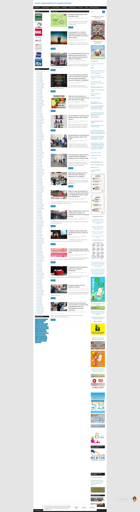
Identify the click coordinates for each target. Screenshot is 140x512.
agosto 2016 (38, 244)
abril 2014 (38, 284)
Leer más (70, 27)
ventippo (44, 340)
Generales (70, 19)
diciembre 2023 (39, 117)
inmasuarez (78, 39)
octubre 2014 (38, 275)
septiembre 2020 (39, 173)
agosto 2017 (38, 227)
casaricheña (37, 325)
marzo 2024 (38, 113)
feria (44, 333)
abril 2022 (38, 146)
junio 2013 (38, 298)
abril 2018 (38, 215)
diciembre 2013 (39, 290)
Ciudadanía (64, 7)
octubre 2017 (38, 224)
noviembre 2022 (39, 136)
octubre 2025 (38, 86)
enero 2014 (38, 288)
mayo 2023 (38, 127)
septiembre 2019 (39, 191)
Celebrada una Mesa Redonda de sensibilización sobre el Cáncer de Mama (78, 232)
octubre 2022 (38, 137)
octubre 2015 (38, 258)
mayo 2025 (38, 93)
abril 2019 (38, 198)
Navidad (36, 336)
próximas (44, 336)
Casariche (37, 7)
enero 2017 (38, 237)
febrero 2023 (38, 132)
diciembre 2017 (39, 221)
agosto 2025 (38, 89)
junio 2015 (38, 264)
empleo (36, 333)
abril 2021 (38, 163)
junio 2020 (38, 178)
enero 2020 (38, 185)
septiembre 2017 (39, 225)
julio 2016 (38, 245)
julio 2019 (38, 194)
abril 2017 (38, 232)
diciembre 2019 (39, 186)
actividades (37, 319)
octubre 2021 (38, 155)
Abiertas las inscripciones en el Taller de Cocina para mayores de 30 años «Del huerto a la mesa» (78, 97)
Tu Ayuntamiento (45, 7)
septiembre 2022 (39, 139)
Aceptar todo (76, 508)
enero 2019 (38, 202)
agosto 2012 (38, 313)
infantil (36, 334)
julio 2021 (38, 159)
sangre (36, 339)
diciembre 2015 (39, 255)
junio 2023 (38, 126)
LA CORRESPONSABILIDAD (96, 303)
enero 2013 (38, 306)
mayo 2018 (38, 214)
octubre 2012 (38, 310)
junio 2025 (38, 91)
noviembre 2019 (39, 188)
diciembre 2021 (39, 152)
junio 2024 (38, 109)
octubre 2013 (38, 293)
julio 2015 (38, 263)
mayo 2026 (38, 76)
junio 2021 (38, 160)
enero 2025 (38, 99)
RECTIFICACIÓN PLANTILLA (96, 98)
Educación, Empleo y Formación (76, 219)
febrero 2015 (38, 270)
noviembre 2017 (39, 222)
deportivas (37, 331)
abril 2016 (38, 250)
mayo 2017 (38, 231)
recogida (37, 337)
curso (44, 330)
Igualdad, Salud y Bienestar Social (74, 40)
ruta (46, 337)
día (45, 331)
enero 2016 (38, 254)
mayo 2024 (38, 110)
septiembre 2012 (39, 311)
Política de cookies (47, 509)
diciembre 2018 (39, 204)
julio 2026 (38, 73)
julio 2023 (38, 125)
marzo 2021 (38, 165)
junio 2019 (38, 195)
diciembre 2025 (39, 83)
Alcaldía (83, 218)
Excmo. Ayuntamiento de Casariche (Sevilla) (53, 3)
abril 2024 (38, 112)
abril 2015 (38, 267)
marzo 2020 (38, 182)
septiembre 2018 (39, 208)
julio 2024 (38, 107)
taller (45, 339)
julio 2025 (38, 90)
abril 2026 (38, 77)
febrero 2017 (38, 235)
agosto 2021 (38, 158)
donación (42, 331)
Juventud (82, 40)
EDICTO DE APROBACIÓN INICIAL (97, 164)
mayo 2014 (38, 283)
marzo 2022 (38, 148)
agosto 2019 (38, 192)
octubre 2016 (38, 241)
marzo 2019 (38, 199)
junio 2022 (38, 143)
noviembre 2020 (39, 171)
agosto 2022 (38, 140)
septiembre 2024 (39, 104)
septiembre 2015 (39, 260)
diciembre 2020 (39, 169)
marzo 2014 (38, 286)
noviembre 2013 (39, 291)
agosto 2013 (38, 296)
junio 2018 (38, 212)
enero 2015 (38, 271)
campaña (41, 322)
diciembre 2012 (39, 307)
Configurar (92, 507)
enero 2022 (38, 150)
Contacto (81, 7)
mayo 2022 (38, 145)
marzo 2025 (38, 96)
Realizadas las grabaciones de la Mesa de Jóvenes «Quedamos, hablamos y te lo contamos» (77, 174)
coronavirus (42, 328)
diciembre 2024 (39, 100)
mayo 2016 (38, 248)
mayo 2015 (38, 265)
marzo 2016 (38, 251)
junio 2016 (38, 247)
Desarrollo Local (84, 140)
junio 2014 (38, 281)
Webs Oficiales (72, 7)
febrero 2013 (38, 304)
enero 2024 (38, 116)
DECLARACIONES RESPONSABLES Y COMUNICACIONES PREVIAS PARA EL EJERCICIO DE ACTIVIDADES (98, 370)
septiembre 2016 (39, 242)
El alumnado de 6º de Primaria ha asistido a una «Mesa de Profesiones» (77, 268)
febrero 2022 (38, 149)
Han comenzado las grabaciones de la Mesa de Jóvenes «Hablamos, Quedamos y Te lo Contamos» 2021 (78, 156)
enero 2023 (38, 133)
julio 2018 (38, 211)
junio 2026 (38, 74)
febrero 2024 (38, 114)
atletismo (37, 320)
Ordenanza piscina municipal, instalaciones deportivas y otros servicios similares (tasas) (98, 228)
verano (36, 342)
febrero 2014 (38, 287)
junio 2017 (38, 229)
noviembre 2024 (39, 102)
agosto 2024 (38, 106)
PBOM (86, 7)
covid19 (36, 330)
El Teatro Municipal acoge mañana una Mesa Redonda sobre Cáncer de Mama (78, 250)
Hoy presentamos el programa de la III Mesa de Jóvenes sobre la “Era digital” (78, 136)
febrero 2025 (38, 97)
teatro (40, 340)
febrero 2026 (38, 80)
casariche (46, 323)
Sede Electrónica (55, 7)
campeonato (37, 323)
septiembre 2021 (39, 156)
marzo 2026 (38, 79)
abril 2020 (38, 181)
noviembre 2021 (39, 153)
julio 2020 (38, 176)
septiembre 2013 (39, 294)
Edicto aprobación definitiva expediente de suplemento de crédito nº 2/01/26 (98, 77)
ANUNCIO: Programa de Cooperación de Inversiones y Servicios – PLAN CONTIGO (98, 313)
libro (40, 334)
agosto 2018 (38, 209)
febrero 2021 (38, 166)
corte (47, 328)
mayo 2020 (38, 179)
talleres (36, 340)
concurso (37, 328)
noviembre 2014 (39, 274)
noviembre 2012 (39, 309)
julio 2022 (38, 142)
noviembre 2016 (39, 240)
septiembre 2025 (39, 87)
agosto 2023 (38, 123)
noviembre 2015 (39, 257)
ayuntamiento (42, 320)
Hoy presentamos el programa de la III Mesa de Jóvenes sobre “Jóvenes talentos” (78, 117)
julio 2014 (38, 280)
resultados (42, 337)
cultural (40, 330)
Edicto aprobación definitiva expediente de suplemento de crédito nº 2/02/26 (98, 83)
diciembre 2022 (39, 135)
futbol (47, 333)
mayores (43, 334)
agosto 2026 (38, 71)
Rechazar (84, 507)
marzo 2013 (38, 303)
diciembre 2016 (39, 238)
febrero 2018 (38, 218)
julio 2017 (38, 228)
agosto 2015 (38, 261)
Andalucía (45, 319)
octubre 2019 (38, 189)
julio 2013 (38, 297)
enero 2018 (38, 219)
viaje (40, 342)
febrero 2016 (38, 252)
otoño (40, 336)
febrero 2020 (38, 183)
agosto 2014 (38, 278)
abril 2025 (38, 94)
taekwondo (41, 339)
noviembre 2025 (39, 84)
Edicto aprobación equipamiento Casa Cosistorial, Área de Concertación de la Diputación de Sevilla (98, 72)
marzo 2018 (38, 217)
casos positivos (44, 325)
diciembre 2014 (39, 273)
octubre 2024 (38, 103)
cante (42, 323)
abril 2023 (38, 129)
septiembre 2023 (39, 122)
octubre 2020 (38, 172)
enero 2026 (38, 81)
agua (42, 319)
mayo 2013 (38, 300)
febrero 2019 (38, 201)
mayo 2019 (38, 196)
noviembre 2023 (39, 119)
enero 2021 (38, 168)
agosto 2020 (38, 175)
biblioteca (37, 322)
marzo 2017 (38, 234)
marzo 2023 (38, 130)
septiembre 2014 (39, 277)
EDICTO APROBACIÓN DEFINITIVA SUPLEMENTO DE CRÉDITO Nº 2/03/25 (97, 108)
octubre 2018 (38, 206)
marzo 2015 (38, 268)
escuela (40, 333)
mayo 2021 (38, 162)
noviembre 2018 (39, 205)
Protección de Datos (94, 7)
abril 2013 (38, 301)
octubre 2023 (38, 120)
